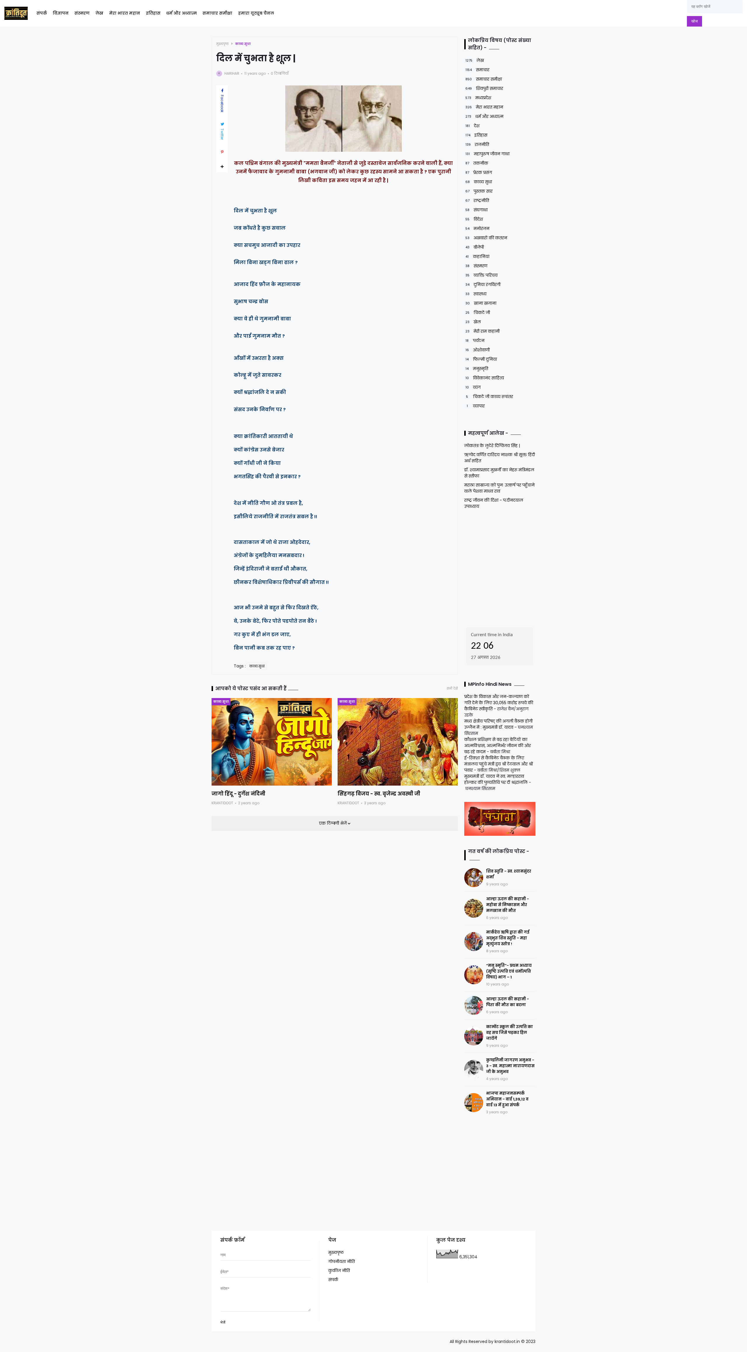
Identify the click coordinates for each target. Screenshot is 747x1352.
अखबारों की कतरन (486, 238)
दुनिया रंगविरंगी (482, 284)
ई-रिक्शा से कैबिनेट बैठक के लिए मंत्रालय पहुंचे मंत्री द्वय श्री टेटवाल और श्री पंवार (498, 764)
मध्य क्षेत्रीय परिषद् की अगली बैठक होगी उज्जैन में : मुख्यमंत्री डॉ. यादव (498, 724)
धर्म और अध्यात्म (181, 13)
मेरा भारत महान (124, 13)
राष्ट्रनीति (477, 200)
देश (472, 126)
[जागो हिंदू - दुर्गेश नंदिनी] (272, 742)
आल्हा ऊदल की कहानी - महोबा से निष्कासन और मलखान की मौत (507, 904)
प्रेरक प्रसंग (478, 172)
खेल (473, 322)
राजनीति (477, 144)
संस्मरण (82, 13)
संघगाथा (476, 210)
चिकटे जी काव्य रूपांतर (489, 397)
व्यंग (473, 387)
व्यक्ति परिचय (481, 275)
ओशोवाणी (477, 350)
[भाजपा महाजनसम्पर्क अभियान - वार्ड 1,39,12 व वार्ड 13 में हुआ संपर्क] (473, 1102)
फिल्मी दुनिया (481, 359)
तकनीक (476, 163)
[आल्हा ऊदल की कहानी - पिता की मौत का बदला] (473, 1005)
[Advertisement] (500, 566)
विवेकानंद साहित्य (484, 378)
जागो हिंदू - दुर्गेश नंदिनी (238, 793)
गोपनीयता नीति (341, 1261)
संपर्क (41, 13)
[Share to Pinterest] (222, 152)
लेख (99, 13)
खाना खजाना (480, 303)
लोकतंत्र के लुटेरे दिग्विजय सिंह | (492, 446)
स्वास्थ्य (475, 294)
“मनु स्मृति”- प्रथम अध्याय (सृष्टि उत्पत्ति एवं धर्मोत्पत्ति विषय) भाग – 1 (509, 971)
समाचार (477, 70)
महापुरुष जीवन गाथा (487, 154)
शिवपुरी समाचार (484, 88)
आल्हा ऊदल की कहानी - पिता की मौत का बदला (507, 1002)
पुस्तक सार (479, 191)
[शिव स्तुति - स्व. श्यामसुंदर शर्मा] (473, 877)
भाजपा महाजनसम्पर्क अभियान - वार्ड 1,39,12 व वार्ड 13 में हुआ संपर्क (507, 1099)
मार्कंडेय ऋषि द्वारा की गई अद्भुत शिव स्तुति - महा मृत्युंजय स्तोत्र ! (507, 938)
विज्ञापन (61, 13)
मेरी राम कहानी (482, 331)
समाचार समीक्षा (217, 13)
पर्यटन (474, 340)
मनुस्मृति (476, 368)
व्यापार (476, 406)
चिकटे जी (477, 312)
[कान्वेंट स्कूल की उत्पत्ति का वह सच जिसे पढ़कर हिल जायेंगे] (473, 1036)
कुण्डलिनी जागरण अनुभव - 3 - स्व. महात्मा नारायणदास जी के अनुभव (510, 1065)
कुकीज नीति (339, 1271)
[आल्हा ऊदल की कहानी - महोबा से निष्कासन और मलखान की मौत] (473, 908)
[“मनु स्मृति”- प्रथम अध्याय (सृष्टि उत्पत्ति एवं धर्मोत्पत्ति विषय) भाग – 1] (473, 974)
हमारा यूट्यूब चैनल (256, 13)
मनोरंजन (477, 228)
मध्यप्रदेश (478, 98)
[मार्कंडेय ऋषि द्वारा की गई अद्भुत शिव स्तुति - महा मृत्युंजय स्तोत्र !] (473, 941)
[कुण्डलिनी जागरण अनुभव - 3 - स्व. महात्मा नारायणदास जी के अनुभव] (473, 1069)
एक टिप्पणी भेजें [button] (333, 823)
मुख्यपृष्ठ (222, 43)
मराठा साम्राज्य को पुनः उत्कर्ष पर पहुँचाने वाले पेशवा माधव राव (499, 488)
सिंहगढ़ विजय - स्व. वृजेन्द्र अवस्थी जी (379, 793)
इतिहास (153, 13)
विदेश (474, 219)
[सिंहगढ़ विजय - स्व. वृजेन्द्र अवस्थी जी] (398, 742)
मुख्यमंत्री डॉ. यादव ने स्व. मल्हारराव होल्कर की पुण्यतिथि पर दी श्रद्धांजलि (496, 779)
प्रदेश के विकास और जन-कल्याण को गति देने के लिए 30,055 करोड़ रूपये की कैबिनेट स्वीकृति (498, 703)
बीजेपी (474, 247)
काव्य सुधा (243, 43)
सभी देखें (452, 688)
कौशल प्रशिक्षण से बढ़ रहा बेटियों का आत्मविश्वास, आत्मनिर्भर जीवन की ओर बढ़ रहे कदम (497, 746)
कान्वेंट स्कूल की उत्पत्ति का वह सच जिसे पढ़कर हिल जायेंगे (509, 1032)
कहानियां (477, 256)
